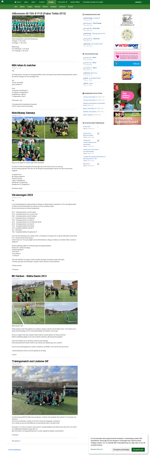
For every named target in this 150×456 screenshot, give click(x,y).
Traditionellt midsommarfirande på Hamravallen (89, 142)
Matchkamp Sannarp (23, 112)
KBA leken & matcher (24, 65)
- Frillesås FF (92, 18)
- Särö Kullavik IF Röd (93, 44)
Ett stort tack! (86, 126)
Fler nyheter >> (16, 441)
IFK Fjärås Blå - (92, 28)
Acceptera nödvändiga (121, 450)
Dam (25, 2)
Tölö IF (18, 2)
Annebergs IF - (92, 23)
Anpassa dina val (96, 449)
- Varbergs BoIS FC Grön (94, 33)
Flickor (41, 2)
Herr (33, 2)
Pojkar (51, 2)
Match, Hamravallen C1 (90, 108)
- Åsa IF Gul (90, 73)
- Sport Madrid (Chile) (92, 78)
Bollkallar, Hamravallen (89, 111)
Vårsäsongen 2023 (22, 195)
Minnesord (86, 164)
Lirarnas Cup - (90, 57)
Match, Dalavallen (88, 115)
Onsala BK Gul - (91, 39)
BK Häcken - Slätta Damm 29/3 (29, 276)
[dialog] (118, 444)
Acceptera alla (138, 450)
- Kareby (88, 83)
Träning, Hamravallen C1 (90, 97)
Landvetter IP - (90, 68)
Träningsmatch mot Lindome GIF (30, 361)
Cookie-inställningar (14, 450)
